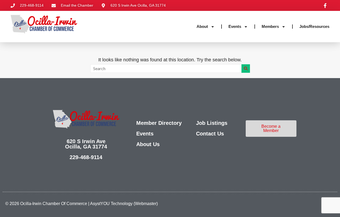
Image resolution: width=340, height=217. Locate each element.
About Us (148, 144)
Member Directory (159, 123)
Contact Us (210, 134)
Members (270, 26)
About (202, 26)
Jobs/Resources (314, 26)
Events (234, 26)
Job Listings (211, 123)
